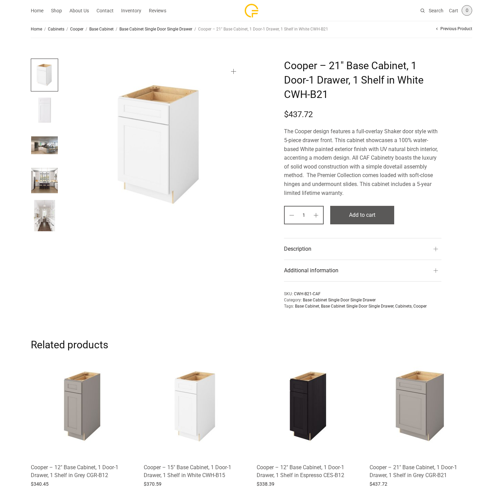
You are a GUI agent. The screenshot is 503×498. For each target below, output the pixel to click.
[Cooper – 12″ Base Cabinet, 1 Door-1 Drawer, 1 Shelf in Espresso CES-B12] (308, 406)
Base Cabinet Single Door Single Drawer (155, 29)
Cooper (76, 29)
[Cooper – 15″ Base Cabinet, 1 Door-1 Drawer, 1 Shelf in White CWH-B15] (195, 406)
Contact (105, 10)
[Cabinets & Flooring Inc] (251, 10)
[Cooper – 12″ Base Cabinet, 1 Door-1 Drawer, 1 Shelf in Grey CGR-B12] (82, 406)
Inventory (131, 10)
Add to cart (362, 215)
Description (297, 249)
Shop (56, 10)
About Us (79, 10)
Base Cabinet (101, 29)
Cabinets (56, 29)
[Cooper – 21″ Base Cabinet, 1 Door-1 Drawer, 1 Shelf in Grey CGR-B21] (421, 406)
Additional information (311, 270)
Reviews (157, 10)
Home (37, 10)
